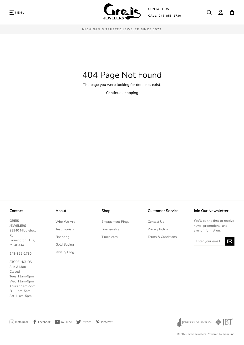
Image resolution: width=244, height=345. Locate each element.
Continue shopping (122, 92)
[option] (122, 29)
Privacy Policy (158, 229)
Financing (62, 237)
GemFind (228, 334)
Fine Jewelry (110, 229)
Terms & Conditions (162, 237)
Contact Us (158, 9)
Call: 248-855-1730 (164, 16)
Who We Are (65, 221)
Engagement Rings (115, 221)
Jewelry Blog (65, 252)
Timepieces (110, 237)
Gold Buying (65, 244)
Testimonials (65, 229)
